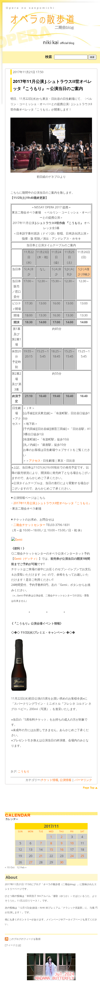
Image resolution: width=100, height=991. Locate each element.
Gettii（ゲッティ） (26, 559)
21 (40, 856)
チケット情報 (49, 780)
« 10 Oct (10, 867)
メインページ (53, 919)
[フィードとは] (13, 945)
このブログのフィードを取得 (25, 939)
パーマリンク (83, 780)
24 (72, 856)
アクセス (35, 460)
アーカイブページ (73, 919)
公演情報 (65, 780)
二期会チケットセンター (29, 525)
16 (61, 849)
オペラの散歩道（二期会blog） (51, 18)
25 (82, 856)
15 (51, 849)
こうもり (23, 771)
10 (72, 843)
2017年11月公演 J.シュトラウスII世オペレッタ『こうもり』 (52, 503)
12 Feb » (21, 867)
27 (30, 862)
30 (61, 862)
